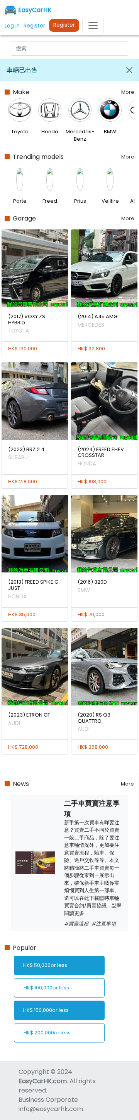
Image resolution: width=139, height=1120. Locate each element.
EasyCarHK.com (43, 1081)
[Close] (129, 70)
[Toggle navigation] (93, 25)
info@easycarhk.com (51, 1108)
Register (64, 25)
